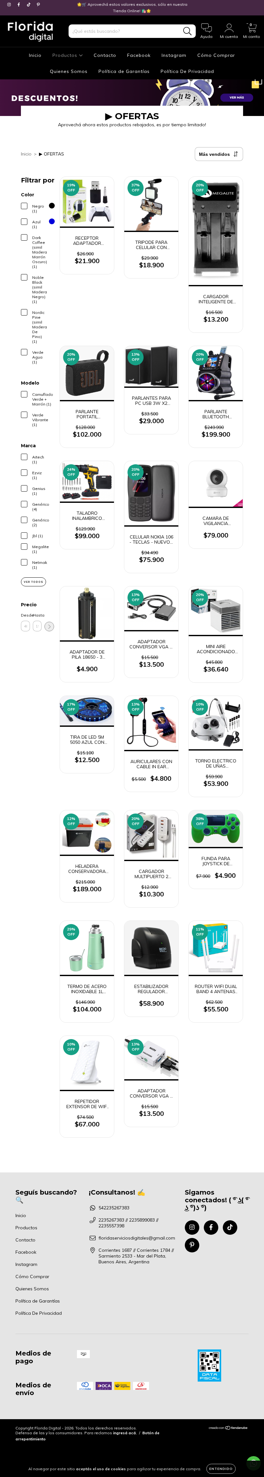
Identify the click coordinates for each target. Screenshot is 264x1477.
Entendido (221, 1469)
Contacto (105, 55)
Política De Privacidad (187, 71)
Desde (25, 615)
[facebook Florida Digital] (19, 4)
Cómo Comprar (216, 55)
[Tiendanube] (228, 1428)
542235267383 (114, 1208)
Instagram (174, 55)
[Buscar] (187, 31)
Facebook (139, 55)
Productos (65, 55)
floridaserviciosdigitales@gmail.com (137, 1238)
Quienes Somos (69, 71)
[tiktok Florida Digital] (29, 4)
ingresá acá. (125, 1432)
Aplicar (49, 626)
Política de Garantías (124, 71)
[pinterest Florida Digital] (38, 4)
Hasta (37, 615)
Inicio (35, 55)
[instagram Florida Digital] (9, 4)
